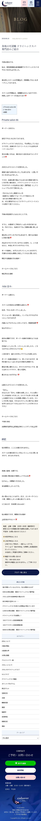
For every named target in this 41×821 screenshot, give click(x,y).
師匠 (5, 112)
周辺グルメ (5, 688)
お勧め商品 (5, 646)
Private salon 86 (9, 107)
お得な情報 (5, 655)
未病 (3, 698)
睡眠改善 (5, 703)
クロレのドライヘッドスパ (19, 39)
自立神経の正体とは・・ (11, 601)
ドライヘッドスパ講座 (9, 679)
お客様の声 (5, 651)
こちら (15, 268)
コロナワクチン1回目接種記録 (12, 625)
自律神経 (5, 717)
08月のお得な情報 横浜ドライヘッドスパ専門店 (19, 630)
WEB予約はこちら (11, 536)
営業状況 (5, 693)
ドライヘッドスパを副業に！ (12, 615)
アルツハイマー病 (8, 660)
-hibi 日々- (7, 109)
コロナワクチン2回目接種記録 (12, 620)
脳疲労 (4, 712)
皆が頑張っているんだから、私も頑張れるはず (18, 587)
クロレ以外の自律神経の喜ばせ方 (14, 597)
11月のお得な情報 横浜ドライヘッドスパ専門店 (19, 611)
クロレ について (7, 665)
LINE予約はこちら (11, 541)
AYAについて (6, 641)
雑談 (3, 726)
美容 (3, 707)
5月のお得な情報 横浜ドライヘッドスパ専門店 (18, 592)
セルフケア (5, 674)
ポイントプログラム (8, 684)
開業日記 (5, 721)
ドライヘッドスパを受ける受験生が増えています (19, 606)
